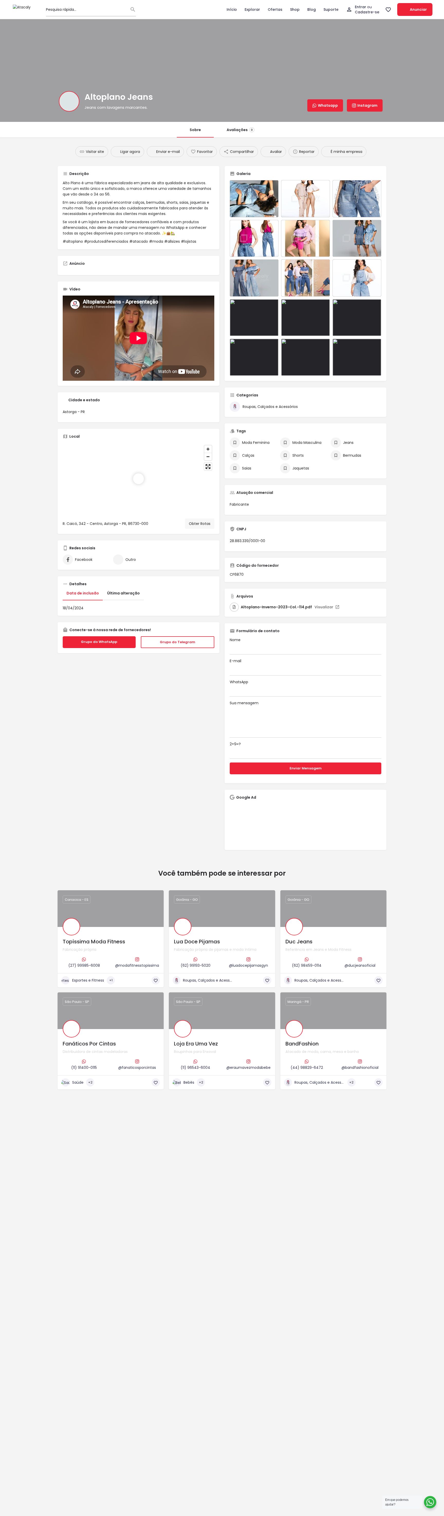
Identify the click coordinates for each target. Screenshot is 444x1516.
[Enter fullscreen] (208, 466)
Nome (235, 639)
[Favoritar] (156, 980)
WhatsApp (239, 681)
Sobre (195, 129)
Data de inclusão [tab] (83, 593)
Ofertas (275, 9)
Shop (295, 9)
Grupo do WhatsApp (105, 642)
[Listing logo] (69, 101)
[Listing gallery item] (254, 198)
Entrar (361, 6)
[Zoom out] (208, 456)
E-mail (235, 660)
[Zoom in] (208, 449)
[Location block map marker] (138, 478)
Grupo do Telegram (184, 642)
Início (232, 9)
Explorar (252, 9)
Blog (311, 9)
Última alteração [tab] (123, 593)
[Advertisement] (305, 824)
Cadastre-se (367, 12)
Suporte (330, 9)
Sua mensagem (244, 703)
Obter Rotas (199, 523)
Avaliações (240, 129)
